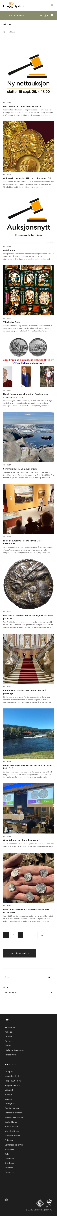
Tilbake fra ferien (12, 322)
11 (27, 935)
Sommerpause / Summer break (20, 468)
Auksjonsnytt (10, 250)
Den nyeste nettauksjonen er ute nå (22, 106)
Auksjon (7, 102)
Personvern (10, 1054)
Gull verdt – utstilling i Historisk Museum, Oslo (27, 178)
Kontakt (8, 1045)
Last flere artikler (20, 953)
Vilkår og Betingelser (14, 1050)
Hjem (5, 32)
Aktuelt (8, 1036)
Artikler (7, 174)
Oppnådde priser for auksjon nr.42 (21, 840)
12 (35, 935)
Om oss (8, 1041)
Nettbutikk (10, 1027)
